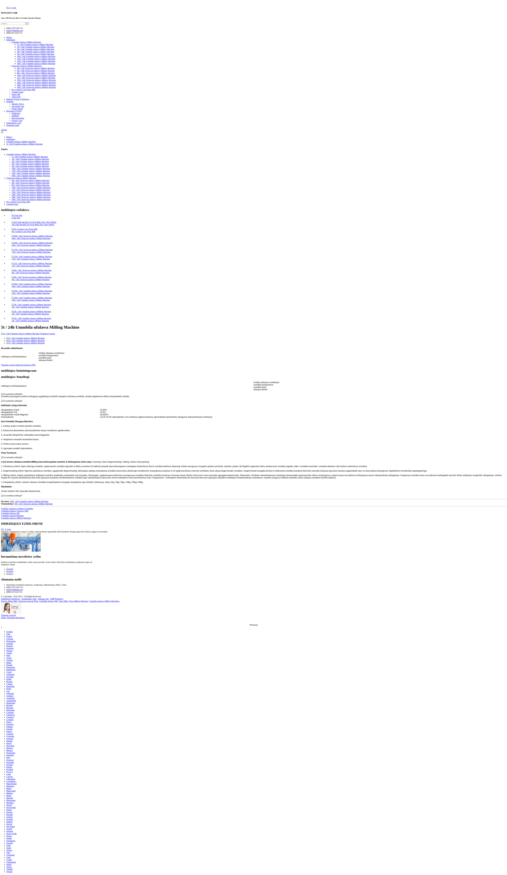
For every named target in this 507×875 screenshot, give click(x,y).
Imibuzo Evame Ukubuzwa (17, 99)
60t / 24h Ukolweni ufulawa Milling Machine (36, 71)
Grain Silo (16, 218)
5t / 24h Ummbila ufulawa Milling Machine (35, 44)
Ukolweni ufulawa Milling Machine (27, 66)
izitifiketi (15, 116)
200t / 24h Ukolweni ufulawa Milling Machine (36, 82)
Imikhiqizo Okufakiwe (10, 599)
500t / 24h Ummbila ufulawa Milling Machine (36, 63)
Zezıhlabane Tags (29, 599)
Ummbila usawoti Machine (12, 516)
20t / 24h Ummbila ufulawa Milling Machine (35, 49)
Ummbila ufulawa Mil (10, 513)
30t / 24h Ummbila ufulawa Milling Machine (35, 52)
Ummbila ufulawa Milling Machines (16, 518)
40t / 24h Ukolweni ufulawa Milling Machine (36, 68)
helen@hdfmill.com (14, 589)
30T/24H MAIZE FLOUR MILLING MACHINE (33, 225)
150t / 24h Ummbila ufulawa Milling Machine (36, 59)
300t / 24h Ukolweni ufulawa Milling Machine (36, 85)
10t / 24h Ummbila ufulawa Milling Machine (35, 47)
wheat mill (16, 97)
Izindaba (9, 101)
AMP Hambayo (56, 599)
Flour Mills (63, 601)
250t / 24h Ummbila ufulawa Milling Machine (36, 61)
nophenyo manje (8, 564)
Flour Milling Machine (78, 601)
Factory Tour (17, 120)
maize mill (16, 94)
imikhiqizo (10, 40)
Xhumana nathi (12, 125)
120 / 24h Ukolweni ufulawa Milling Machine (36, 78)
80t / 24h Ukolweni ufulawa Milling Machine (36, 73)
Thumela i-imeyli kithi (10, 365)
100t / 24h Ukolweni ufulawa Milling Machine (36, 75)
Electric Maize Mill (9, 601)
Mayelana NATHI (14, 111)
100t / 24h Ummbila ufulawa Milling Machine (36, 56)
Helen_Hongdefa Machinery (13, 618)
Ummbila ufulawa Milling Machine (26, 42)
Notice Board (17, 109)
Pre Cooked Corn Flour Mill (23, 90)
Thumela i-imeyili (8, 615)
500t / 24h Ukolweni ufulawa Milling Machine (36, 87)
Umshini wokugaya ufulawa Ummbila (17, 508)
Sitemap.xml (43, 599)
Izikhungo (16, 113)
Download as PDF (28, 365)
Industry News (18, 104)
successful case (18, 106)
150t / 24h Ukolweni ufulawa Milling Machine (36, 80)
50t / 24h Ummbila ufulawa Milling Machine (35, 54)
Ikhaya (9, 37)
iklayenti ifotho (18, 118)
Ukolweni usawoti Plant (28, 601)
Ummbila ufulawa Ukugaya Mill (14, 511)
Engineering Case (13, 123)
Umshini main (17, 92)
